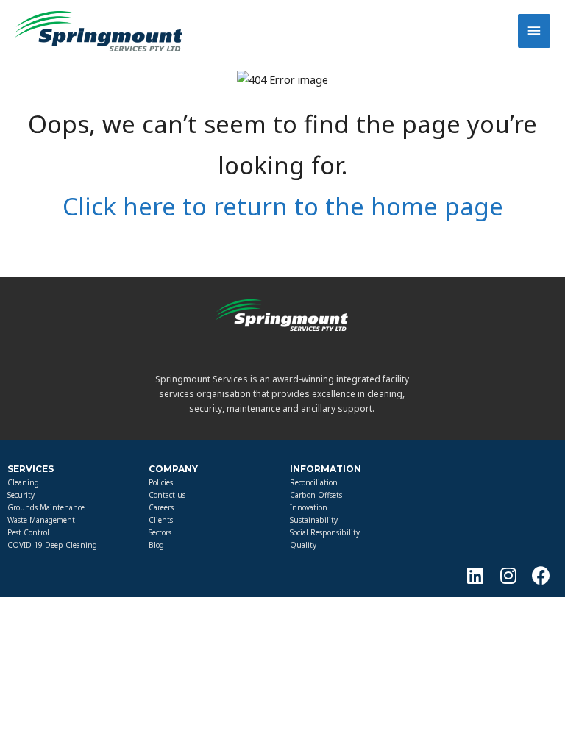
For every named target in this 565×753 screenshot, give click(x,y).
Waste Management (41, 520)
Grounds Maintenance (46, 507)
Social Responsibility (325, 532)
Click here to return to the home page (283, 206)
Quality (303, 545)
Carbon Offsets (316, 495)
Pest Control (28, 532)
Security (21, 495)
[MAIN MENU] (534, 31)
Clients (161, 520)
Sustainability (314, 520)
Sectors (160, 532)
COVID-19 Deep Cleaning (52, 545)
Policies (161, 482)
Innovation (308, 507)
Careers (161, 507)
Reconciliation (314, 482)
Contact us (167, 495)
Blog (156, 545)
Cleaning (23, 482)
